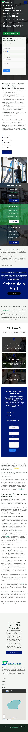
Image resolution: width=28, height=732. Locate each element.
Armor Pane (23, 129)
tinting (22, 583)
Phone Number (6, 57)
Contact (4, 687)
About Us (4, 683)
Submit (7, 70)
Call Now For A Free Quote (14, 652)
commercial (21, 489)
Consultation (19, 88)
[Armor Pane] (6, 2)
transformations (11, 404)
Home (3, 681)
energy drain (6, 310)
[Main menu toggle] (25, 2)
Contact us (14, 293)
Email (4, 51)
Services (4, 684)
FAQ (3, 685)
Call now (7, 603)
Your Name (5, 45)
